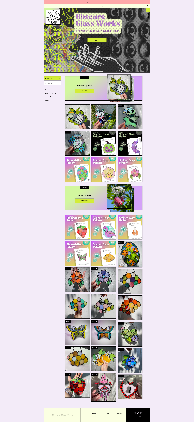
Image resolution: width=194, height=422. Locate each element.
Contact (47, 100)
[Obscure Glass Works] (53, 17)
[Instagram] (134, 413)
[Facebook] (141, 413)
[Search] (45, 83)
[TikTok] (138, 413)
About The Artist (50, 93)
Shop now (97, 40)
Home (94, 413)
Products (48, 78)
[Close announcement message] (148, 6)
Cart (45, 89)
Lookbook (47, 97)
